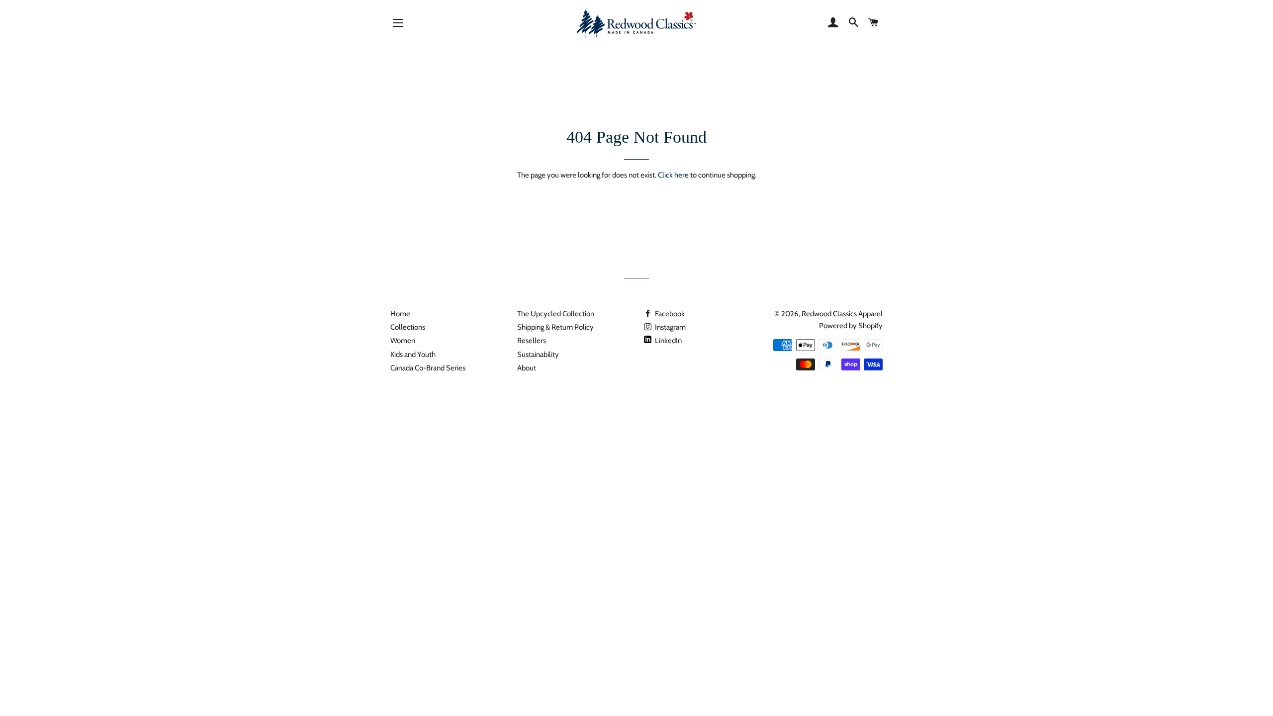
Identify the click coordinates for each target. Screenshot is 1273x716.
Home (400, 313)
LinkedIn (667, 340)
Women (402, 340)
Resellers (531, 340)
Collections (407, 327)
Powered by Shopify (851, 325)
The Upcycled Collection (555, 313)
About (526, 367)
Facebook (669, 313)
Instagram (669, 327)
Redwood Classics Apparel (842, 313)
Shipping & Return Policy (555, 327)
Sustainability (538, 354)
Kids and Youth (413, 354)
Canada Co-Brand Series (427, 367)
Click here (673, 175)
